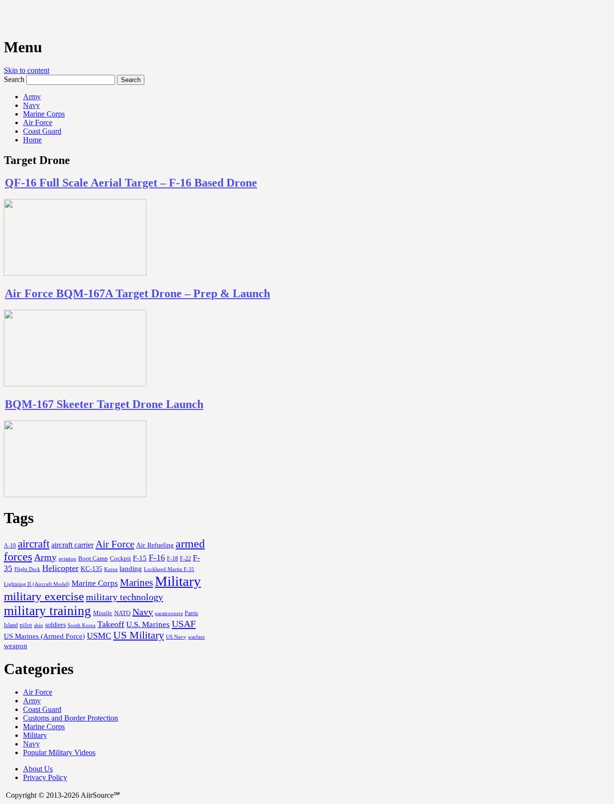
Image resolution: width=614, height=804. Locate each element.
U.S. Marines (148, 624)
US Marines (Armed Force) (44, 636)
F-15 (140, 558)
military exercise (44, 596)
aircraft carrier (72, 545)
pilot (26, 625)
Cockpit (120, 558)
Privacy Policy (45, 777)
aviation (67, 558)
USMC (99, 636)
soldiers (55, 625)
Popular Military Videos (59, 752)
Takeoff (110, 624)
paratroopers (169, 613)
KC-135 (91, 568)
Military (178, 581)
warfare (196, 637)
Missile (102, 613)
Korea (111, 569)
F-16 (157, 557)
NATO (122, 613)
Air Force (37, 122)
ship (38, 625)
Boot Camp (93, 558)
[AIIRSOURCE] (5, 18)
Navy (31, 105)
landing (130, 568)
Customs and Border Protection (70, 718)
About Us (38, 769)
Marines (136, 582)
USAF (184, 623)
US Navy (176, 637)
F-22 (185, 558)
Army (32, 97)
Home (32, 140)
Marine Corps (44, 114)
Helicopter (60, 568)
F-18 (172, 558)
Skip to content (26, 70)
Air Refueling (155, 545)
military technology (124, 597)
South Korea (81, 625)
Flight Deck (27, 569)
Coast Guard (42, 131)
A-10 (10, 545)
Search (14, 79)
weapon (15, 645)
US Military (138, 635)
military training (47, 611)
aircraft (33, 543)
